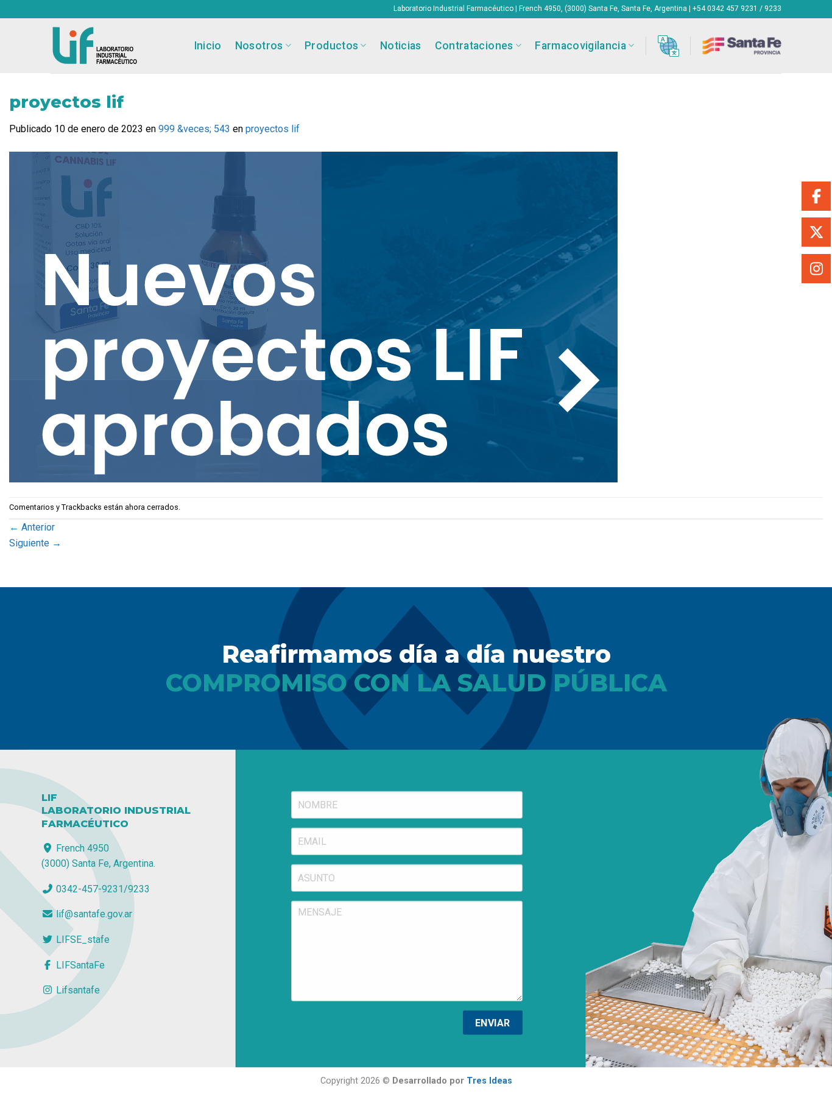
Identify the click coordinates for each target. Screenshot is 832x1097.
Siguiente (35, 543)
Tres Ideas (489, 1081)
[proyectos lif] (313, 316)
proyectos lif (272, 129)
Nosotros (259, 46)
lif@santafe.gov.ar (93, 914)
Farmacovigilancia (580, 46)
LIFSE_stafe (82, 939)
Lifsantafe (77, 990)
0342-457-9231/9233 (102, 889)
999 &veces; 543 (194, 129)
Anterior (32, 527)
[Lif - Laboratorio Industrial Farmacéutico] (95, 46)
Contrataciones (474, 46)
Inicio (208, 46)
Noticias (400, 46)
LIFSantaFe (79, 964)
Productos (331, 46)
